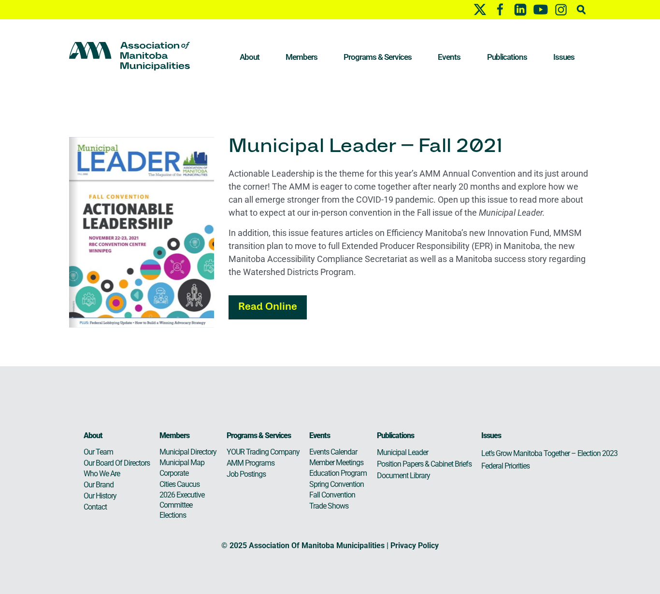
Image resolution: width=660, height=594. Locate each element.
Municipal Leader (402, 452)
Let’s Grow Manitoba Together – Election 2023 (549, 453)
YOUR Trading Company (263, 451)
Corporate (173, 473)
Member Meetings (336, 462)
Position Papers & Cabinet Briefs (424, 464)
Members (301, 57)
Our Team (98, 451)
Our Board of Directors (117, 463)
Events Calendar (333, 451)
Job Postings (246, 474)
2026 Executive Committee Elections (181, 505)
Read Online (267, 307)
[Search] (581, 9)
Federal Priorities (505, 465)
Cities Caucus (179, 484)
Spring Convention (336, 484)
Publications (507, 57)
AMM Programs (250, 463)
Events (449, 57)
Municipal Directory (187, 451)
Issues (563, 57)
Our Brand (99, 484)
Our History (100, 495)
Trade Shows (328, 506)
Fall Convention (332, 494)
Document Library (403, 475)
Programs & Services (378, 57)
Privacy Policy (414, 545)
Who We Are (102, 473)
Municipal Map (181, 462)
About (249, 57)
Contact (95, 506)
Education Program (338, 473)
